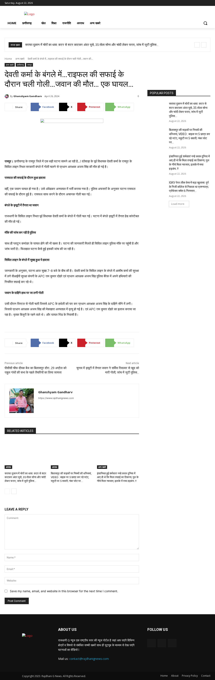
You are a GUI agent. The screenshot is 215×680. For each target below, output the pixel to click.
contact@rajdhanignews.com (89, 659)
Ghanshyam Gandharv (27, 96)
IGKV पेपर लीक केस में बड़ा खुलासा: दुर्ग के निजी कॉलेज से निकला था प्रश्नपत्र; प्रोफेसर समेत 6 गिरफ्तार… (189, 186)
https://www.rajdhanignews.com (56, 398)
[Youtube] (208, 3)
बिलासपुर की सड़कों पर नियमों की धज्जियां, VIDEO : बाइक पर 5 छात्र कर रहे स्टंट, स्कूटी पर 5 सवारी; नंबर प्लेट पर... (71, 477)
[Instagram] (196, 3)
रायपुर (29, 64)
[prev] (197, 44)
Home (8, 59)
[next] (203, 44)
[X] (202, 3)
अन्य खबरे (19, 59)
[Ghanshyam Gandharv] (7, 96)
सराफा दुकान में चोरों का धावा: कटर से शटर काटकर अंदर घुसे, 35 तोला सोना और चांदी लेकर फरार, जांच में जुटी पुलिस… (91, 45)
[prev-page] (7, 491)
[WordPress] (47, 405)
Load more (177, 204)
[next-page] (14, 491)
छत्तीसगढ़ (20, 64)
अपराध (8, 467)
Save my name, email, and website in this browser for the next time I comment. (64, 591)
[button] (205, 23)
